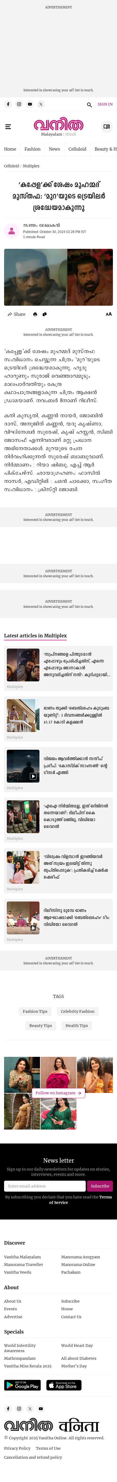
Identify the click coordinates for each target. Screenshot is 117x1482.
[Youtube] (30, 104)
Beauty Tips (40, 1025)
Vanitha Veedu (17, 1272)
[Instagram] (19, 104)
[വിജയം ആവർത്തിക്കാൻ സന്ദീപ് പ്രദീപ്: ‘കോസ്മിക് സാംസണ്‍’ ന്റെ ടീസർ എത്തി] (23, 766)
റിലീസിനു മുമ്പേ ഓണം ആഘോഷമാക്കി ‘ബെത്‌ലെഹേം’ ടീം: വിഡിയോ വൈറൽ (77, 917)
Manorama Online (78, 1264)
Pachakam (71, 1272)
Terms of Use (48, 1448)
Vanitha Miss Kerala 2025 (27, 1366)
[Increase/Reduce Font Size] (109, 314)
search (88, 104)
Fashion (32, 149)
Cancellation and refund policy (33, 1457)
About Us (12, 1301)
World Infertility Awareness (20, 1348)
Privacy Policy (17, 1448)
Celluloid (77, 149)
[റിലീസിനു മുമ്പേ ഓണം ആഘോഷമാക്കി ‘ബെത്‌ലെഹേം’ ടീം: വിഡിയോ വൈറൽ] (23, 918)
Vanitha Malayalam (22, 1256)
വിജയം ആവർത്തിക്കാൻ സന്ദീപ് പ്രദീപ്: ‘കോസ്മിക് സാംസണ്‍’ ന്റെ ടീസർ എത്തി (75, 766)
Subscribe (70, 1301)
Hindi (70, 134)
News (54, 149)
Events (10, 1308)
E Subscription (107, 127)
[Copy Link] (45, 314)
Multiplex (31, 166)
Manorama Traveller (23, 1264)
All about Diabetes (78, 1358)
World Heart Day (77, 1345)
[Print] (35, 314)
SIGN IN (105, 104)
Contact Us (71, 1316)
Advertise (13, 1316)
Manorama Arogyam (80, 1256)
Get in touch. (84, 90)
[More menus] (8, 127)
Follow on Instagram (55, 1093)
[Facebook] (8, 104)
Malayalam (51, 134)
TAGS (58, 996)
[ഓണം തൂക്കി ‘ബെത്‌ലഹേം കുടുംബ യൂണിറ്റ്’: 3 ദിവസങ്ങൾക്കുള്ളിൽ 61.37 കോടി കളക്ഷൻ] (23, 715)
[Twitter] (41, 104)
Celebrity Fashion (77, 1011)
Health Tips (77, 1025)
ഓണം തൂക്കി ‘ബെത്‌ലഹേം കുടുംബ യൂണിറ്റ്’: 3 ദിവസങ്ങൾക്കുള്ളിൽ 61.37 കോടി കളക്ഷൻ (76, 715)
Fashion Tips (35, 1011)
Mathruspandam (20, 1358)
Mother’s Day (74, 1366)
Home (10, 149)
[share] (17, 314)
